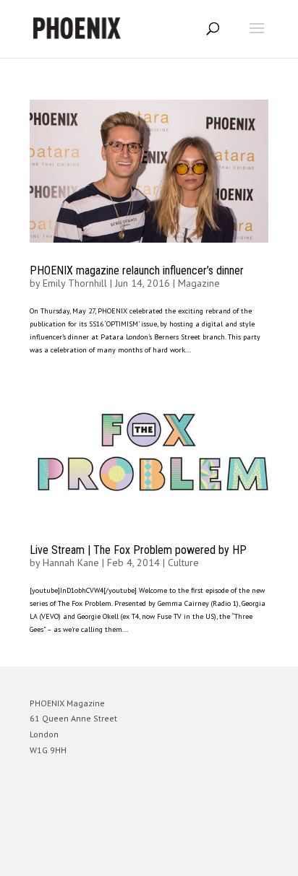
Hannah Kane (71, 562)
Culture (183, 562)
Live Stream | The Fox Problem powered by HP (138, 550)
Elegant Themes (128, 858)
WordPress (219, 858)
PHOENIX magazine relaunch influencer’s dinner (137, 270)
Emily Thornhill (75, 283)
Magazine (199, 283)
